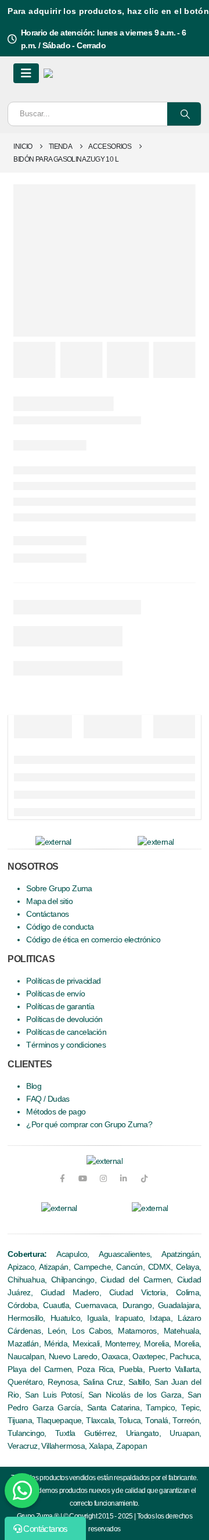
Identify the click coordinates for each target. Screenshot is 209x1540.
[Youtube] (83, 1178)
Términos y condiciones (66, 1045)
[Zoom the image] (59, 1208)
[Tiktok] (144, 1178)
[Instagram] (103, 1178)
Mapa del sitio (49, 901)
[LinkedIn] (123, 1178)
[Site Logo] (86, 73)
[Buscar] (184, 114)
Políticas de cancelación (66, 1032)
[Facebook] (62, 1178)
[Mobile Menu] (25, 73)
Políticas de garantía (60, 1006)
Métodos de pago (55, 1111)
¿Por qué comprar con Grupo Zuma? (89, 1124)
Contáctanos (47, 914)
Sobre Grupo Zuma (59, 888)
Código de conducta (59, 927)
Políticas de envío (55, 993)
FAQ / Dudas (47, 1099)
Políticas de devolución (64, 1019)
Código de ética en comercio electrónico (93, 939)
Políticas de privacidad (63, 981)
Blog (33, 1086)
